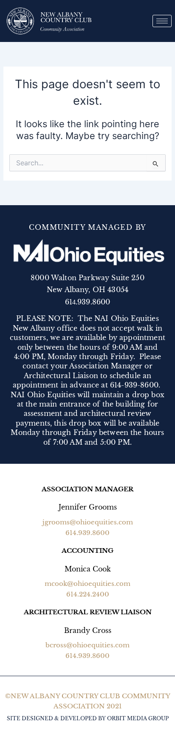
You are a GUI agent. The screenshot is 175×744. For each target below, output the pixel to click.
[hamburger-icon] (162, 21)
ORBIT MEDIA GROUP (138, 718)
